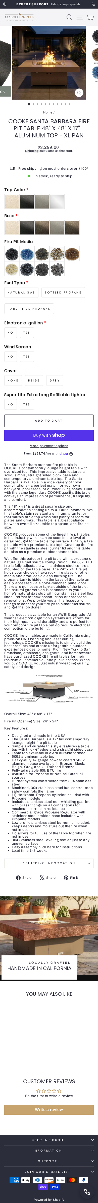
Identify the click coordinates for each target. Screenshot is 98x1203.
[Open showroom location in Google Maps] (5, 4)
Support (47, 1161)
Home (48, 112)
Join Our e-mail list (48, 1171)
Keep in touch (48, 1139)
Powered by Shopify (49, 1199)
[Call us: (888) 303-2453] (87, 1192)
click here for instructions (60, 847)
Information (47, 1150)
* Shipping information (49, 863)
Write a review (49, 1109)
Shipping (32, 150)
